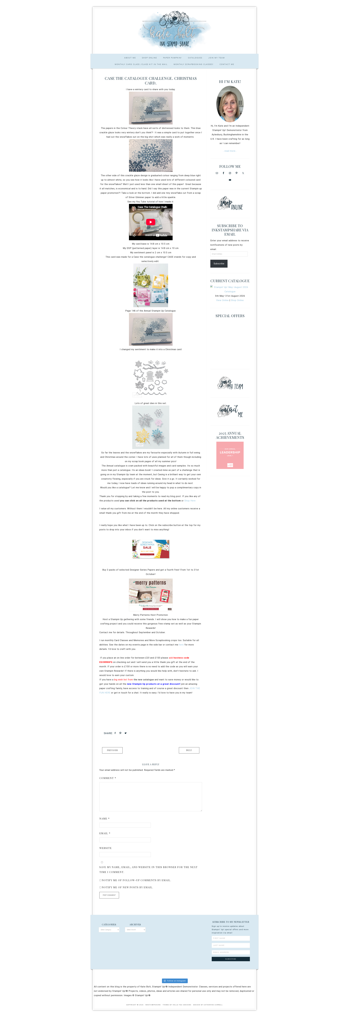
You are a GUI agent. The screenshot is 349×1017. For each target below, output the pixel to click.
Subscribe (219, 263)
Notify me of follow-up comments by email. (136, 880)
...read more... (230, 151)
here (181, 644)
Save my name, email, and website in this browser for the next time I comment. (148, 869)
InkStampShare (174, 30)
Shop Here (190, 500)
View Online (222, 300)
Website (105, 848)
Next (189, 750)
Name (104, 818)
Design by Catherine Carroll (208, 1005)
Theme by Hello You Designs (177, 1005)
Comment (107, 778)
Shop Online (237, 300)
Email (105, 833)
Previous (112, 750)
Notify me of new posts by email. (127, 887)
